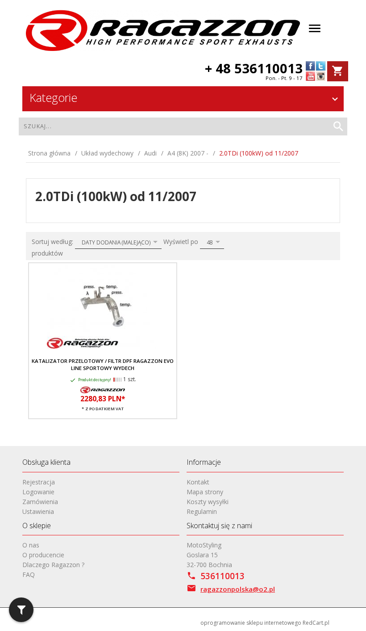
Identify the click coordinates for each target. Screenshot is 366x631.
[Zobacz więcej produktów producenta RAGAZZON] (102, 389)
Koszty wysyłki (208, 501)
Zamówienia (40, 501)
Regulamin (202, 511)
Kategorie (53, 97)
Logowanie (38, 492)
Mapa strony (205, 492)
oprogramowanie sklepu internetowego (250, 623)
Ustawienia (38, 511)
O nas (30, 545)
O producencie (43, 555)
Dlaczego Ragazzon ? (53, 564)
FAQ (28, 574)
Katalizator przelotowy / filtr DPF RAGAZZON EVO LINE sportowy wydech (103, 364)
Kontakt (198, 482)
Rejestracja (38, 482)
